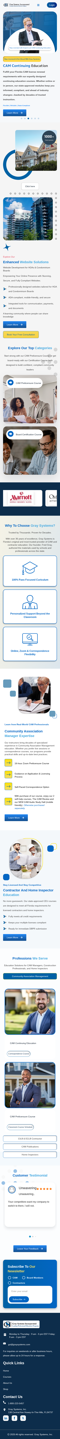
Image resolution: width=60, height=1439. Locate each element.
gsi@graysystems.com (19, 1344)
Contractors (19, 1283)
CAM (15, 1277)
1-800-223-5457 (16, 1403)
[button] (21, 118)
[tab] (30, 976)
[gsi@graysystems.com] (4, 1343)
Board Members (35, 1277)
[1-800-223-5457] (4, 1402)
